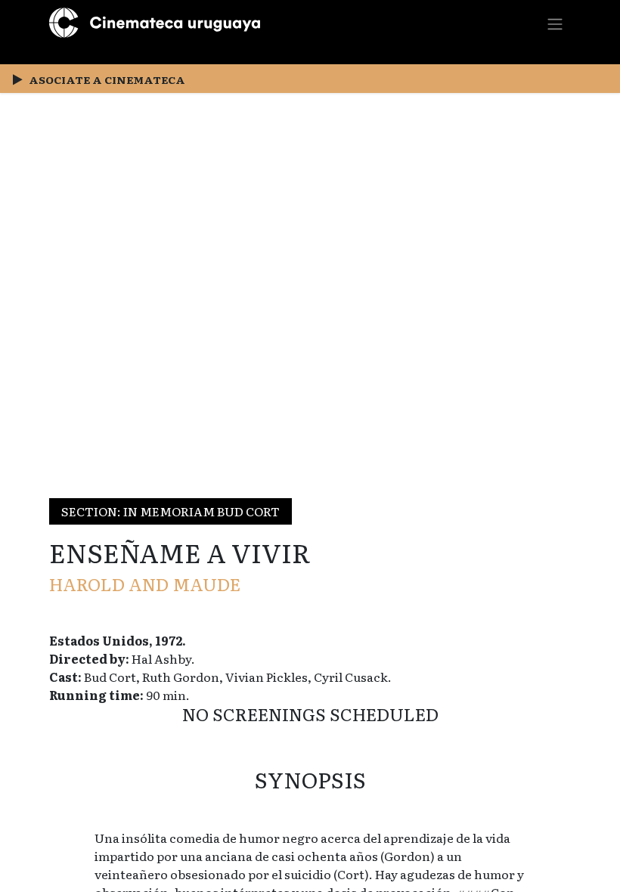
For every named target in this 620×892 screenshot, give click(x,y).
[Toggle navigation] (555, 23)
